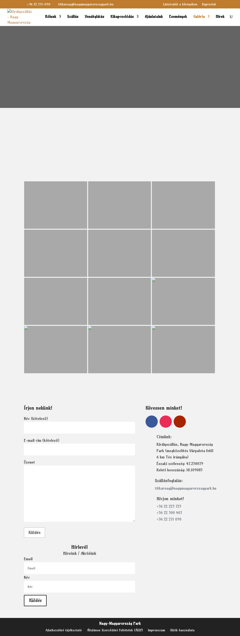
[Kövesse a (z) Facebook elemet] (152, 421)
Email (28, 559)
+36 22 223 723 (169, 506)
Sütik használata (182, 630)
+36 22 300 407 (169, 512)
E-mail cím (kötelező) (41, 440)
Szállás (73, 17)
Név (27, 577)
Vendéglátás (94, 17)
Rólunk (50, 17)
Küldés (34, 532)
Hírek (220, 17)
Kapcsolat (209, 4)
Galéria (199, 17)
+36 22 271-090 (38, 4)
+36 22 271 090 (169, 519)
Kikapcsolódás (122, 17)
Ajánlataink (154, 17)
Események (178, 17)
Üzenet (29, 462)
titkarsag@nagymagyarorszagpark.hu (186, 488)
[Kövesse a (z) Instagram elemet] (166, 421)
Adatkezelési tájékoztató (63, 630)
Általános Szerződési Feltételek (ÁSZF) (115, 630)
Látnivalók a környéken (180, 4)
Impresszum (156, 630)
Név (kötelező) (36, 418)
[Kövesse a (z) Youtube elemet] (180, 421)
